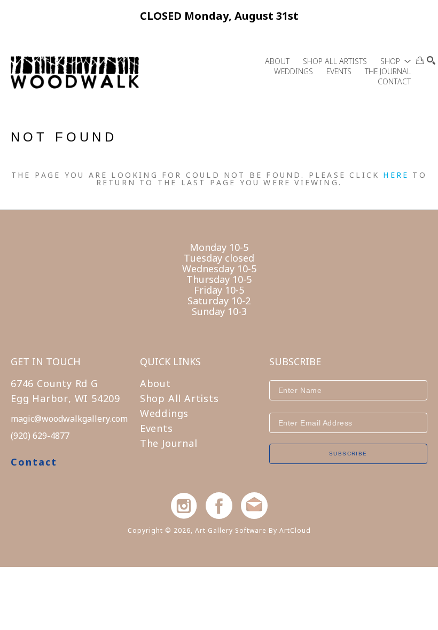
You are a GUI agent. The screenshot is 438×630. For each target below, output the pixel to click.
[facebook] (219, 506)
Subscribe (348, 453)
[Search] (431, 60)
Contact (34, 461)
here (396, 175)
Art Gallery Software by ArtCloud (253, 530)
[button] (395, 61)
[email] (254, 506)
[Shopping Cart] (420, 60)
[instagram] (184, 506)
